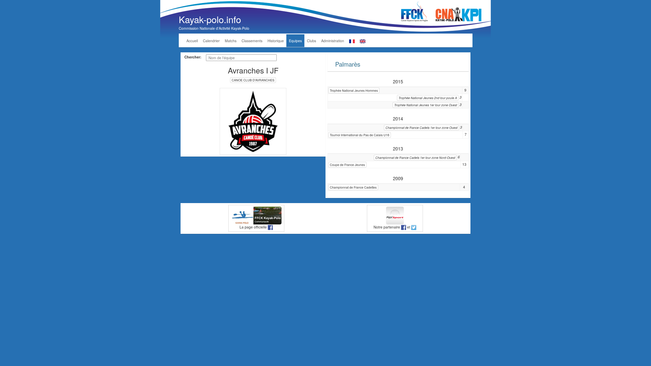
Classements (252, 40)
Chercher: (192, 56)
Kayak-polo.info (210, 19)
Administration (332, 40)
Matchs (230, 40)
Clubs (311, 40)
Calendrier (211, 40)
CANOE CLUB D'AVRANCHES (253, 80)
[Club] (253, 120)
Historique (276, 40)
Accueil (192, 40)
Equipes (295, 40)
